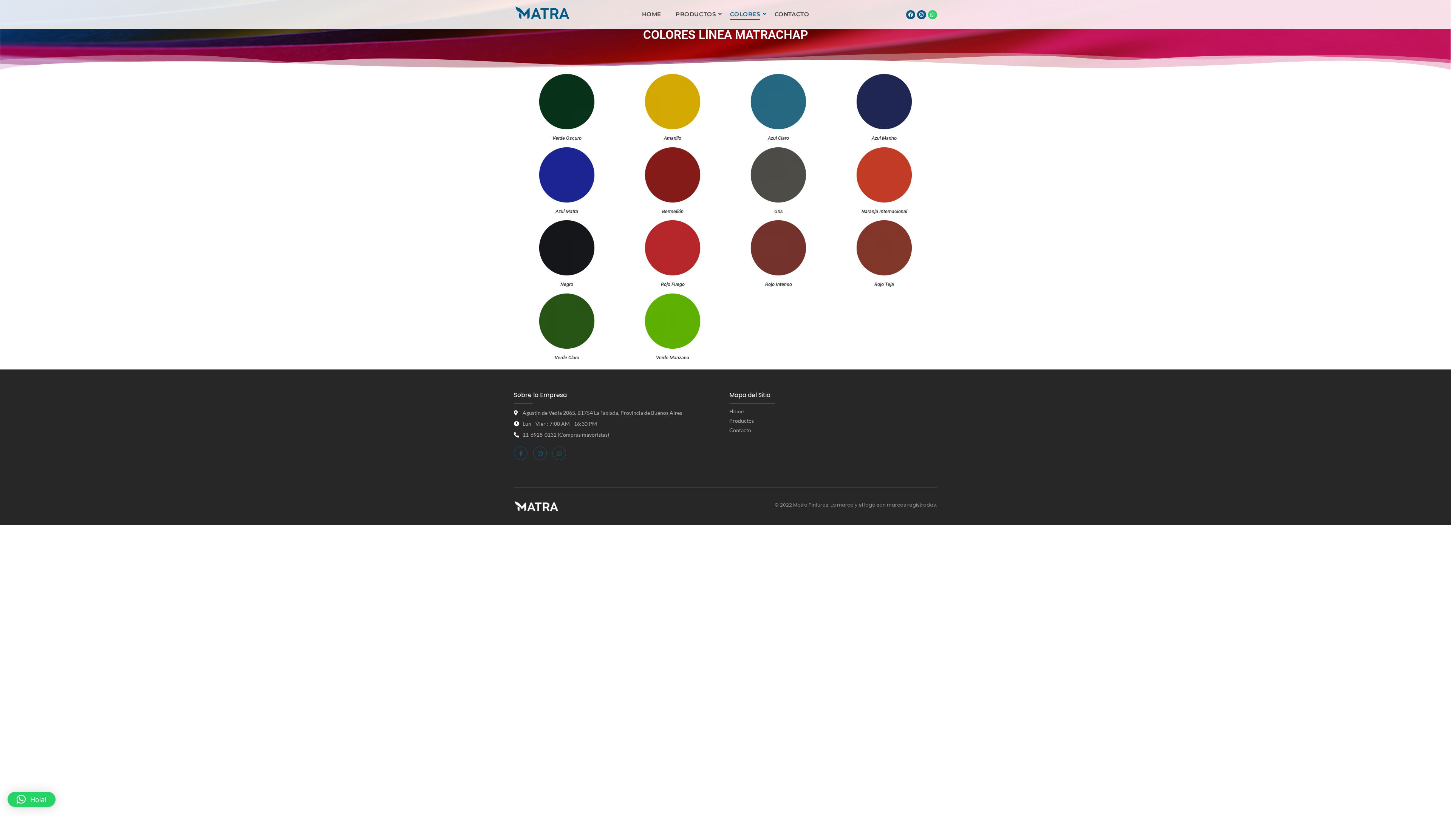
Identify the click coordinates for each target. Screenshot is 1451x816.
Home (651, 14)
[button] (32, 799)
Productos (696, 14)
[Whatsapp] (932, 14)
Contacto (792, 14)
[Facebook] (910, 14)
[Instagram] (921, 14)
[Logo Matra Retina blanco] (536, 506)
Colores (745, 14)
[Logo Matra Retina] (542, 13)
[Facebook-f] (520, 453)
